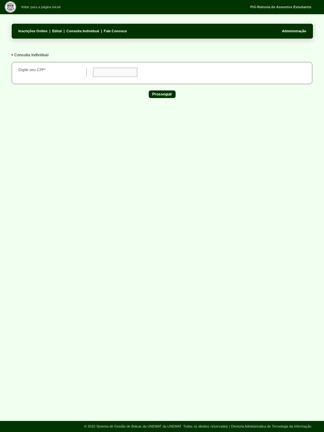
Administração (294, 31)
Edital (57, 31)
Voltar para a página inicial (40, 7)
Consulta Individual (82, 31)
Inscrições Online (32, 31)
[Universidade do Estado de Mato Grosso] (10, 11)
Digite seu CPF (31, 70)
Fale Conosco (115, 31)
